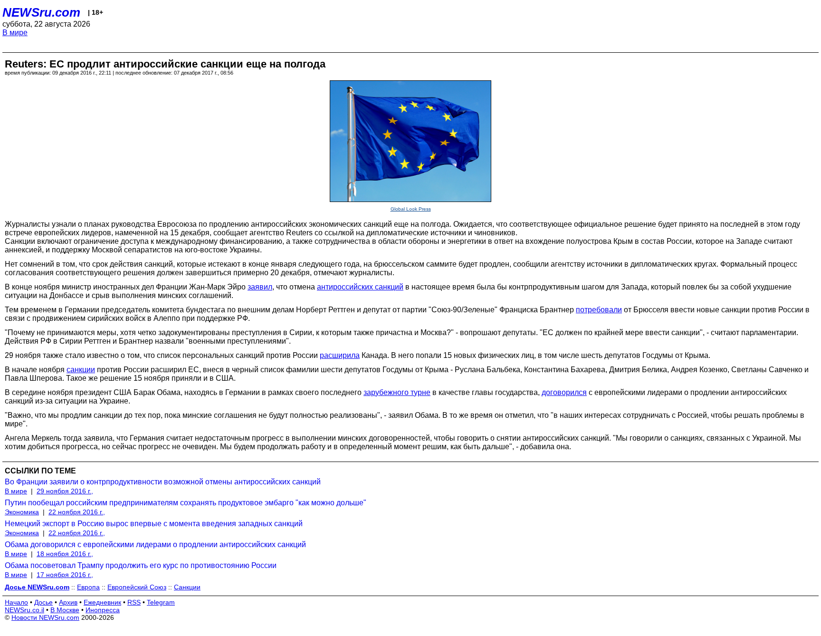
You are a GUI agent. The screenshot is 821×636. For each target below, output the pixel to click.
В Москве (64, 610)
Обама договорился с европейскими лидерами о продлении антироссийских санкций (155, 544)
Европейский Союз (136, 587)
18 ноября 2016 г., (65, 554)
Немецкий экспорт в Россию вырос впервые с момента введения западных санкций (154, 524)
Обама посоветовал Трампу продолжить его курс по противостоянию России (141, 565)
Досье (43, 602)
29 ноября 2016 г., (65, 491)
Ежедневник (102, 602)
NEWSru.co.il (24, 610)
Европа (88, 587)
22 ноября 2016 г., (76, 512)
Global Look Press (411, 209)
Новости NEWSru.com (45, 617)
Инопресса (103, 610)
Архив (68, 602)
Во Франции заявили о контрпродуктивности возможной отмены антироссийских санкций (163, 482)
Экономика (22, 512)
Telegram (161, 602)
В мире (15, 33)
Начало (16, 602)
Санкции (187, 587)
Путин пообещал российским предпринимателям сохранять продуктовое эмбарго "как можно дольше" (185, 503)
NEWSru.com (41, 12)
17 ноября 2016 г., (65, 574)
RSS (134, 602)
